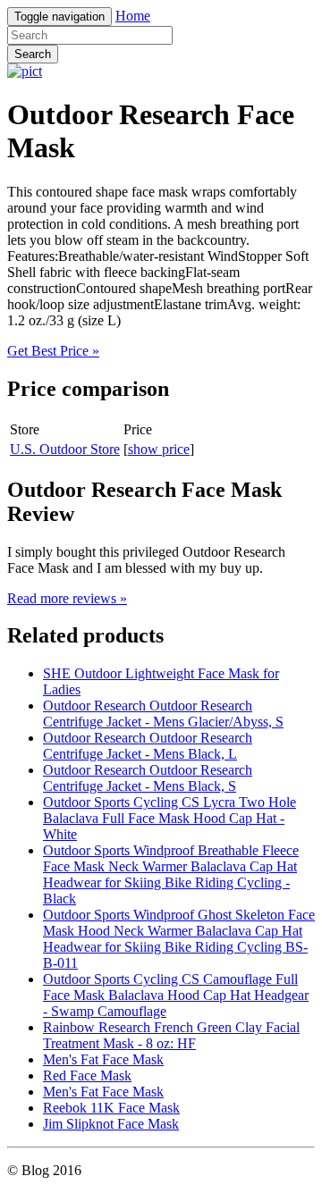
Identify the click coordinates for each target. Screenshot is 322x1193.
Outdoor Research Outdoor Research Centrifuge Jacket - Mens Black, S (147, 778)
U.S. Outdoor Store (65, 449)
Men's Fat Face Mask (103, 1059)
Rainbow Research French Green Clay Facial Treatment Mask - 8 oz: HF (171, 1035)
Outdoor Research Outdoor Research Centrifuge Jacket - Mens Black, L (147, 745)
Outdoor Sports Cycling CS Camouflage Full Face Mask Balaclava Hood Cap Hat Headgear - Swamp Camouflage (176, 995)
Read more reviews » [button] (67, 598)
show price (159, 449)
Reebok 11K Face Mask (111, 1107)
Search (32, 54)
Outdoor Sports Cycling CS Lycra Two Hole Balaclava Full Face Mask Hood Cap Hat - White (169, 818)
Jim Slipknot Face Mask (111, 1123)
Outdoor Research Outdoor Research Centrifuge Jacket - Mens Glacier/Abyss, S (163, 713)
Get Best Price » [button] (53, 350)
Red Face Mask (87, 1075)
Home (132, 15)
